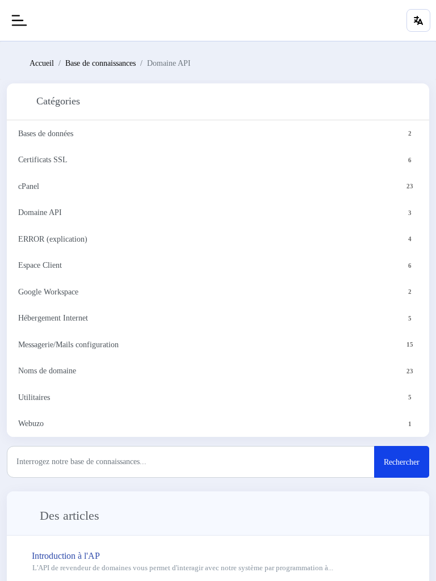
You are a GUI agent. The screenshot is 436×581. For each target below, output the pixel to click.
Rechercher (402, 462)
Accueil (42, 63)
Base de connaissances (100, 63)
